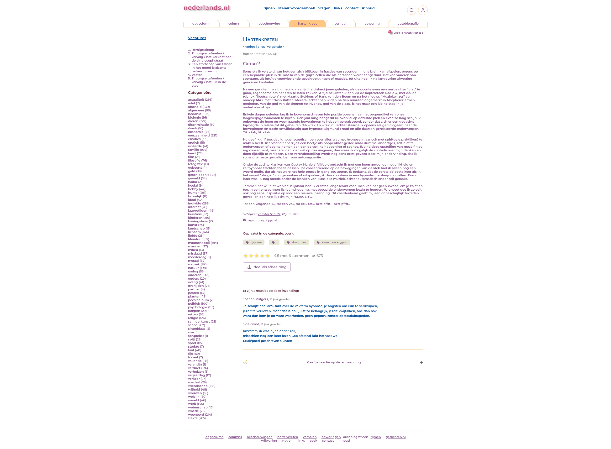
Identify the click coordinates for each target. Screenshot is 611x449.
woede (193, 411)
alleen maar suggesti (334, 242)
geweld (194, 178)
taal (191, 350)
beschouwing (269, 23)
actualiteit (196, 99)
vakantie (195, 361)
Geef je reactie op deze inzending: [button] (334, 362)
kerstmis (195, 214)
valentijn (195, 364)
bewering (372, 23)
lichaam (194, 232)
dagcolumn (201, 23)
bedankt (194, 114)
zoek (313, 440)
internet (194, 207)
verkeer (194, 379)
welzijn (194, 396)
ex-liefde (195, 146)
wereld (193, 400)
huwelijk (195, 196)
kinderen (195, 217)
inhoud (368, 8)
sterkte (193, 346)
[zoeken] (411, 10)
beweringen (331, 437)
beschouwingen (260, 437)
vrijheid (194, 389)
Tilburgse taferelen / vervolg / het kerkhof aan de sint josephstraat (212, 57)
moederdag (197, 257)
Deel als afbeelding (270, 267)
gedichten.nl (396, 437)
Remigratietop (203, 50)
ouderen (194, 275)
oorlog (193, 271)
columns (235, 437)
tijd (190, 353)
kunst (192, 225)
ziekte (193, 418)
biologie (194, 117)
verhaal (340, 23)
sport (192, 343)
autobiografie (408, 23)
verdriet (194, 368)
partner (194, 289)
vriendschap (198, 386)
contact (352, 8)
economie (196, 132)
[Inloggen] (423, 10)
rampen (194, 311)
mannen (194, 246)
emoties (194, 139)
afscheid (195, 107)
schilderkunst (199, 321)
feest (192, 153)
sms (191, 332)
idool (192, 200)
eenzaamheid (199, 135)
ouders (193, 278)
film (191, 157)
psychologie (197, 307)
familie (193, 149)
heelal (193, 185)
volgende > (275, 46)
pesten (193, 293)
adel (191, 103)
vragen (324, 8)
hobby (193, 189)
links (338, 8)
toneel (193, 357)
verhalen (310, 437)
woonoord (196, 414)
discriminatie (198, 124)
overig (193, 282)
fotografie (195, 164)
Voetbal (198, 75)
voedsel (194, 382)
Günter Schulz (269, 214)
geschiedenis (198, 175)
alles (261, 46)
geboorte (195, 167)
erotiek (193, 142)
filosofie (194, 160)
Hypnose (256, 242)
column (234, 23)
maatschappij (199, 243)
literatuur (195, 239)
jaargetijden (197, 210)
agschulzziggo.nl (262, 220)
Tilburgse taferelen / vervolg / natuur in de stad (209, 82)
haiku (192, 182)
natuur (193, 268)
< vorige (249, 46)
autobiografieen (355, 437)
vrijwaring (269, 440)
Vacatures (197, 38)
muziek (194, 264)
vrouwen (195, 393)
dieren (193, 121)
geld (191, 171)
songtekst (196, 336)
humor (193, 192)
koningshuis (198, 221)
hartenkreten (287, 437)
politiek (194, 303)
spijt (191, 339)
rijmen (269, 8)
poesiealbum (198, 300)
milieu (193, 250)
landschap (196, 228)
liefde (192, 235)
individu (194, 203)
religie (193, 318)
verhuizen (196, 371)
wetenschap (198, 407)
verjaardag (196, 375)
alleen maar (299, 242)
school (193, 325)
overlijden (196, 285)
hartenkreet (307, 23)
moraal (193, 260)
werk (192, 404)
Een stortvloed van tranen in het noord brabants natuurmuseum (212, 67)
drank (192, 128)
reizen (193, 314)
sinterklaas (196, 328)
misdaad (195, 253)
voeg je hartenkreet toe (408, 32)
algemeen (196, 110)
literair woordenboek (296, 8)
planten (194, 296)
